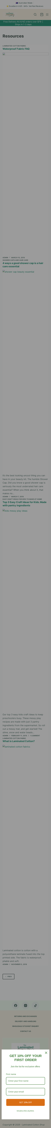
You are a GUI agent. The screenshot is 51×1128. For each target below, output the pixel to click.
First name (11, 1074)
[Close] (46, 1053)
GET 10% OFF (25, 1102)
